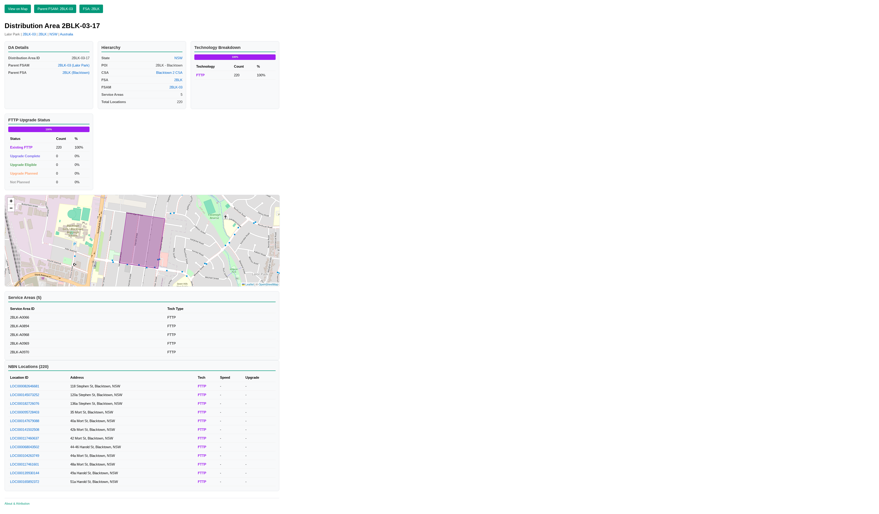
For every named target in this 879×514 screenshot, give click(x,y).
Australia (66, 34)
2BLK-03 (29, 34)
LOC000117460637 (24, 438)
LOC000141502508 (24, 429)
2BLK (42, 34)
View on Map (17, 9)
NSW (53, 34)
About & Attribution (17, 503)
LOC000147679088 (24, 421)
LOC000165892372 (24, 482)
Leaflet (249, 284)
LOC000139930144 (24, 473)
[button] (11, 201)
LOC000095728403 (24, 412)
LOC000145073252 (24, 395)
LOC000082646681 (24, 386)
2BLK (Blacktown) (76, 73)
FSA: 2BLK (91, 9)
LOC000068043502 (24, 447)
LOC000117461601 (24, 464)
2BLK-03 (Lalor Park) (74, 65)
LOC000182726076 (24, 403)
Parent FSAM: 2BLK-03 (55, 9)
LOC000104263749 (24, 456)
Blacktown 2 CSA (169, 73)
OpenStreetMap (268, 284)
